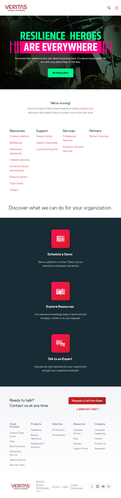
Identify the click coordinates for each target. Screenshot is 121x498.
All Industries (58, 435)
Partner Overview (98, 136)
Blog (75, 438)
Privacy (56, 486)
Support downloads (47, 142)
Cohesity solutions (20, 160)
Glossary (77, 443)
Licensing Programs (47, 149)
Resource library (19, 177)
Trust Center (16, 183)
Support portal (44, 136)
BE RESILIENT (61, 73)
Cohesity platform (19, 136)
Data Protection (17, 446)
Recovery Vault (17, 464)
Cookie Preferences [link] (77, 486)
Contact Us (100, 443)
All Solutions (58, 430)
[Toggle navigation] (116, 8)
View (12, 441)
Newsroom (100, 448)
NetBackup (16, 142)
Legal (65, 486)
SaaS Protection (18, 459)
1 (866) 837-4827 (87, 409)
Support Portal (80, 448)
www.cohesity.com (82, 108)
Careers (14, 190)
